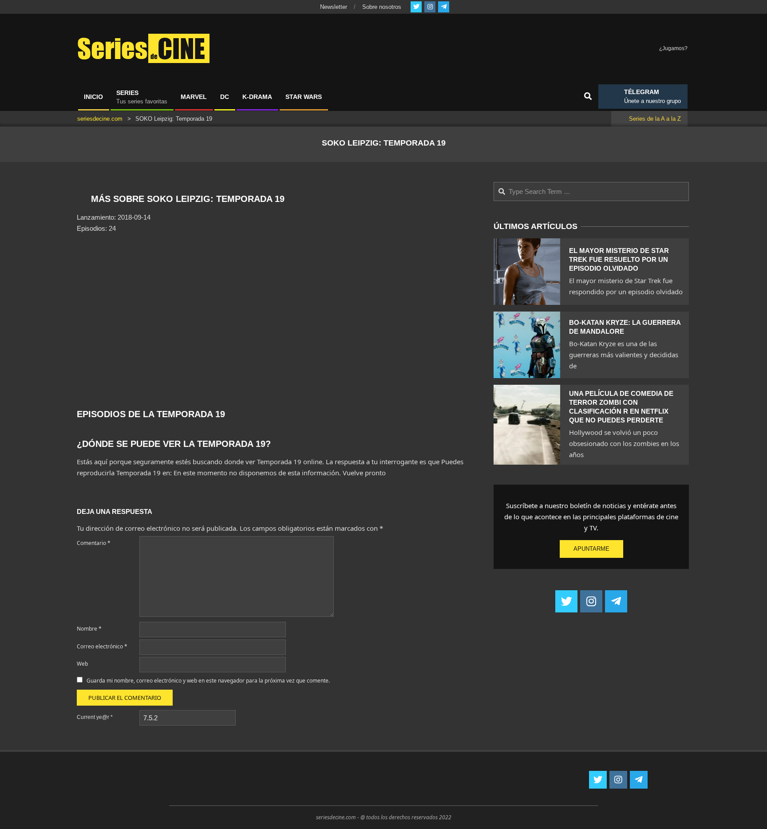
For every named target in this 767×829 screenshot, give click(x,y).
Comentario (94, 543)
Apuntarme (591, 548)
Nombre (89, 628)
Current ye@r (95, 717)
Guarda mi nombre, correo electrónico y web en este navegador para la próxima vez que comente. (208, 680)
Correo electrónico (102, 646)
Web (82, 663)
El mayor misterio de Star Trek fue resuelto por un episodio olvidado (619, 259)
